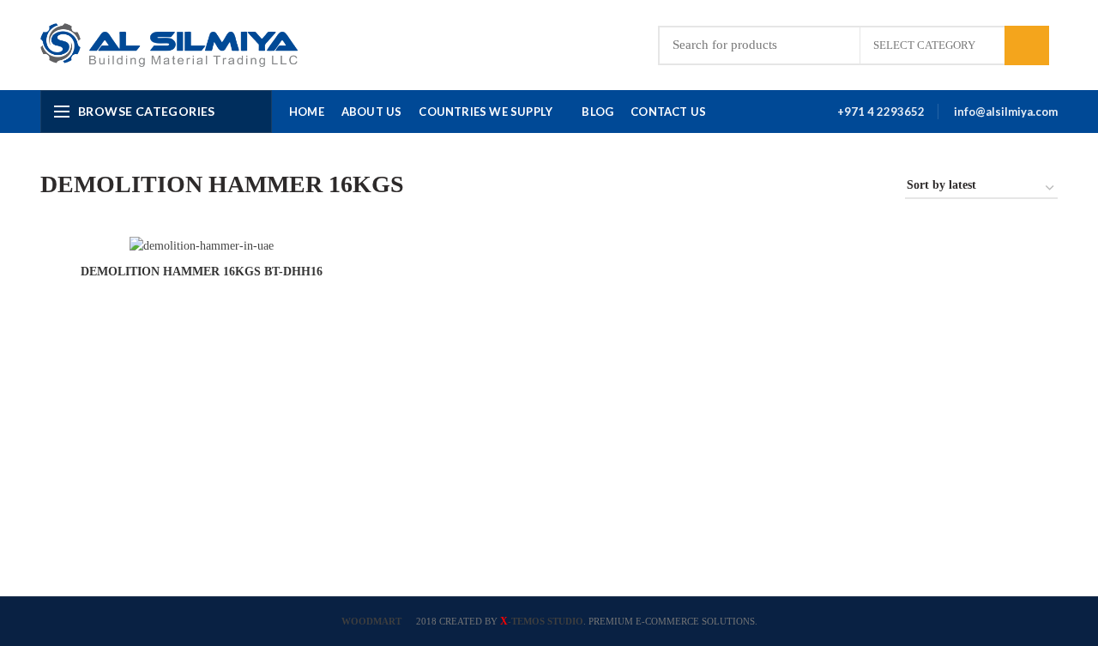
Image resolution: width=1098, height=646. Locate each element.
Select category (924, 45)
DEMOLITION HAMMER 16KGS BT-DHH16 (202, 271)
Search (1026, 45)
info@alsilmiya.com (1006, 111)
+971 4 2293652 (881, 111)
